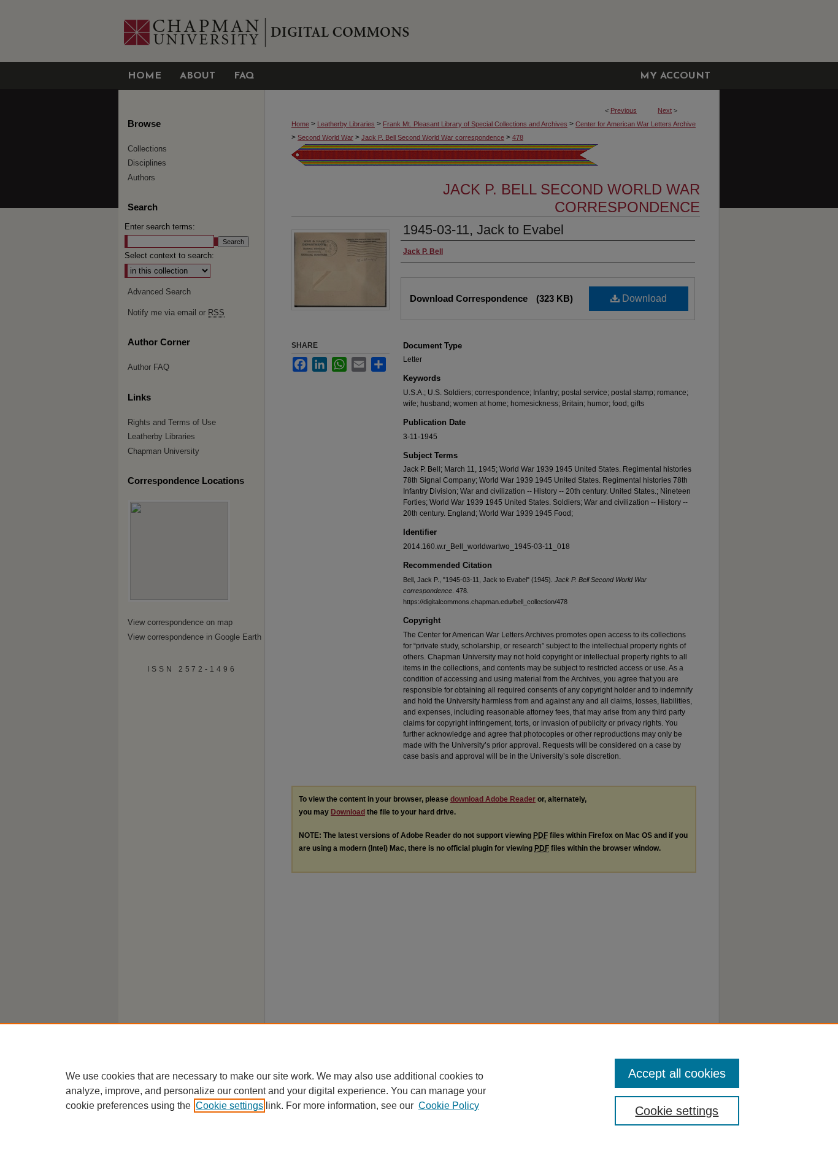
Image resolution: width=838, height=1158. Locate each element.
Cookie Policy (448, 1105)
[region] (419, 1090)
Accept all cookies (677, 1073)
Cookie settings (229, 1105)
